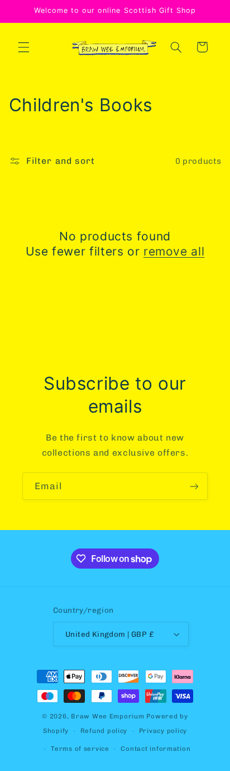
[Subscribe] (194, 486)
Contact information (155, 749)
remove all (173, 251)
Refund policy (104, 731)
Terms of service (80, 749)
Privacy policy (163, 731)
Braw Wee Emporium (108, 716)
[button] (23, 47)
